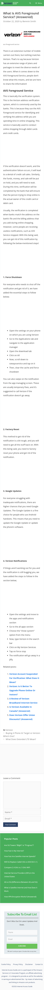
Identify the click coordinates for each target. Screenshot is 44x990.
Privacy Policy (18, 964)
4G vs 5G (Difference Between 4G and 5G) (20, 882)
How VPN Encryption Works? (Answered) (20, 896)
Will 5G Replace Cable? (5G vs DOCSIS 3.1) (20, 862)
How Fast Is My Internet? (14, 851)
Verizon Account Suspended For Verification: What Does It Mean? (24, 678)
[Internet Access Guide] (10, 3)
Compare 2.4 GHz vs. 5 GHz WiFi (17, 867)
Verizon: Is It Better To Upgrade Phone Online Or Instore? (22, 690)
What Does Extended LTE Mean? (21, 739)
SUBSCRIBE (22, 946)
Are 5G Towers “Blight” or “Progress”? (19, 845)
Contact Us (39, 964)
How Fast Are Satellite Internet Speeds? (20, 856)
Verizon (9, 730)
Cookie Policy (6, 964)
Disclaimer (29, 964)
